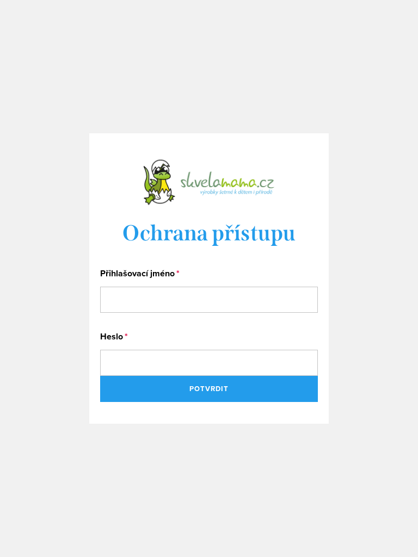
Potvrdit (209, 388)
